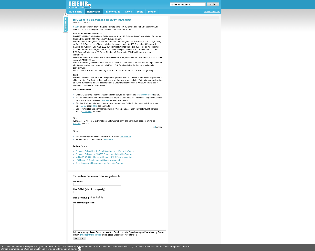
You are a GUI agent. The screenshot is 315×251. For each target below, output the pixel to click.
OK (79, 249)
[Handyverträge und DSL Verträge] (79, 8)
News (128, 11)
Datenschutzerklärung (90, 235)
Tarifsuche (87, 111)
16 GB (83, 106)
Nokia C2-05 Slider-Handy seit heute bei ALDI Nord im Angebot (104, 157)
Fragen (152, 11)
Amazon (77, 123)
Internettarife (112, 11)
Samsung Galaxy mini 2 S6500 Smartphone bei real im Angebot (104, 154)
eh (155, 127)
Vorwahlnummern (212, 11)
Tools (140, 11)
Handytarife (93, 11)
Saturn (76, 27)
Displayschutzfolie (144, 95)
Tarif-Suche (75, 11)
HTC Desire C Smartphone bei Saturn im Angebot (98, 160)
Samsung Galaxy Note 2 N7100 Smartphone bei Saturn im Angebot (106, 151)
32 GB (94, 106)
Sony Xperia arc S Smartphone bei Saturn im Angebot (99, 163)
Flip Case (105, 100)
